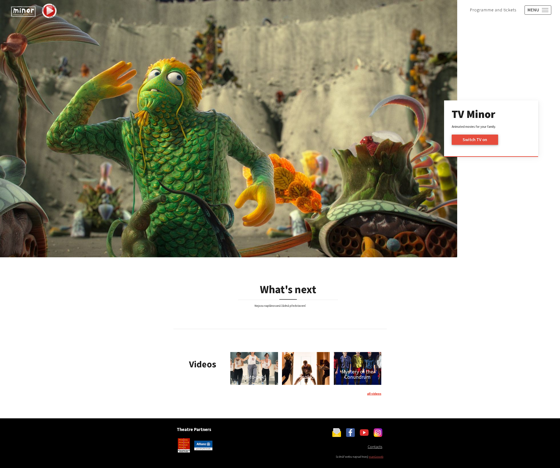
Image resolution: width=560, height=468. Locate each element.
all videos (374, 394)
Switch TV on (475, 139)
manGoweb (376, 457)
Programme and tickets (493, 9)
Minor (23, 11)
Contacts (375, 446)
